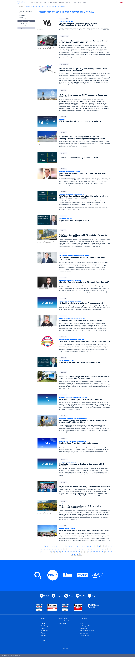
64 (71, 552)
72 (94, 552)
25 (102, 546)
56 (47, 552)
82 (80, 554)
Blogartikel (22, 15)
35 (58, 549)
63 (68, 552)
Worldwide (62, 623)
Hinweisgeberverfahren (87, 630)
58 (53, 552)
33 (53, 549)
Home (43, 618)
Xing (93, 596)
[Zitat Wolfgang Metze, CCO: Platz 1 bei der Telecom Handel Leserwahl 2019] (74, 361)
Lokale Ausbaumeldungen (24, 18)
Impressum (83, 638)
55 (44, 552)
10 (61, 546)
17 (79, 546)
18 (82, 546)
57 (50, 552)
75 (102, 552)
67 (79, 552)
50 (103, 549)
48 (97, 549)
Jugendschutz (84, 633)
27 (108, 546)
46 (91, 549)
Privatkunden (63, 618)
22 (93, 546)
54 (41, 552)
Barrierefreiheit (84, 635)
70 (88, 552)
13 (69, 546)
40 (73, 549)
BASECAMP (83, 618)
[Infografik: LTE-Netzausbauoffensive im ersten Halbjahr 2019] (74, 121)
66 (77, 552)
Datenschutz (83, 628)
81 (77, 554)
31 (47, 549)
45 (88, 549)
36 (61, 549)
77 (108, 552)
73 (97, 552)
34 (55, 549)
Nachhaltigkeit (48, 2)
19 (84, 546)
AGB (81, 621)
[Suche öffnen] (116, 2)
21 (90, 546)
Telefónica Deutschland (31, 6)
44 (85, 549)
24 (99, 546)
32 (50, 549)
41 (76, 549)
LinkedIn (47, 596)
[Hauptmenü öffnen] (13, 2)
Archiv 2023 (63, 6)
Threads (71, 596)
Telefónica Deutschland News (44, 6)
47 (94, 549)
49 (100, 549)
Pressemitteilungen (56, 6)
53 (111, 549)
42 (79, 549)
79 (72, 554)
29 (41, 549)
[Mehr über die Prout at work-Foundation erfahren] (93, 607)
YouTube (83, 596)
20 (88, 546)
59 (56, 552)
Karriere (74, 2)
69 (85, 552)
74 (99, 552)
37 (64, 549)
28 (111, 546)
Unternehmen (34, 2)
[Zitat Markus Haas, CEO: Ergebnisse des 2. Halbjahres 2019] (74, 220)
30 (44, 549)
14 (71, 546)
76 (105, 552)
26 (105, 546)
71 (91, 552)
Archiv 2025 (24, 23)
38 (67, 549)
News (84, 2)
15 (74, 546)
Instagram (59, 596)
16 (77, 546)
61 (62, 552)
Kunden (55, 2)
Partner (68, 2)
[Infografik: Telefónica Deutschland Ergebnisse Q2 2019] (74, 157)
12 (66, 546)
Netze (40, 2)
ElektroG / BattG (85, 626)
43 (82, 549)
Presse (79, 2)
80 (75, 554)
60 (59, 552)
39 (70, 549)
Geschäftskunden (64, 621)
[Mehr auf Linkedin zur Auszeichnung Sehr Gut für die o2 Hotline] (65, 607)
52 (108, 549)
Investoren (62, 2)
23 (96, 546)
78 (111, 552)
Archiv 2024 (24, 26)
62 (65, 552)
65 (74, 552)
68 (82, 552)
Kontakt (82, 623)
